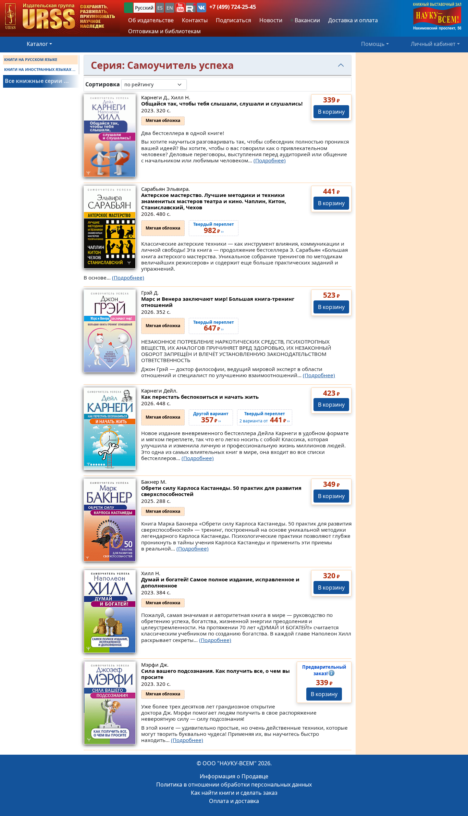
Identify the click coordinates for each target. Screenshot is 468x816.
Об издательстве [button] (151, 20)
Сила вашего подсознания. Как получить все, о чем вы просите (215, 673)
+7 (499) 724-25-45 (232, 7)
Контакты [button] (195, 20)
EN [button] (170, 7)
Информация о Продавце (234, 776)
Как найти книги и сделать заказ (234, 792)
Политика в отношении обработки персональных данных (234, 784)
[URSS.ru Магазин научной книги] (60, 16)
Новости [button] (270, 20)
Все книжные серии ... (37, 81)
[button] (180, 7)
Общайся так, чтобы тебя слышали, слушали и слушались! (222, 103)
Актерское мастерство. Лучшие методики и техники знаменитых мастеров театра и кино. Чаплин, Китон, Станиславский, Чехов (213, 201)
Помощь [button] (373, 44)
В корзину (331, 111)
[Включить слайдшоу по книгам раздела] (192, 84)
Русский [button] (144, 7)
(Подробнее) (270, 160)
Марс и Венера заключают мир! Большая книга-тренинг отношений (217, 301)
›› (213, 326)
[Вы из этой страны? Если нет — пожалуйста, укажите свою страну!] (128, 7)
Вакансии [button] (306, 20)
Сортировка (102, 84)
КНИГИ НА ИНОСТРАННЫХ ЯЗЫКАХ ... (39, 69)
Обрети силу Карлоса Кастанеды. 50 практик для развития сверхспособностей (221, 490)
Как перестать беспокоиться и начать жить (200, 396)
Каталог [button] (37, 44)
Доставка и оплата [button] (353, 20)
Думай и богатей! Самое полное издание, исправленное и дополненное (220, 582)
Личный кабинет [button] (433, 44)
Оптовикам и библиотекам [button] (164, 31)
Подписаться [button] (233, 20)
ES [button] (160, 7)
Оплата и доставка (234, 801)
